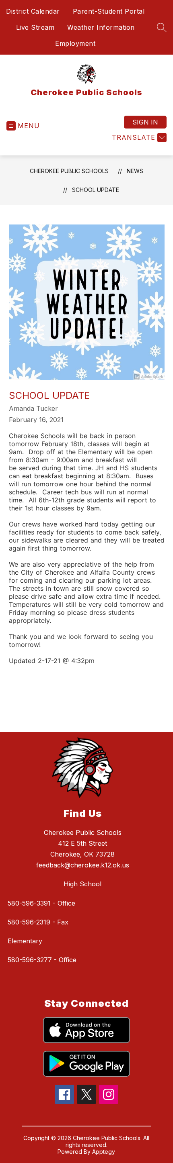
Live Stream (35, 27)
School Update (95, 189)
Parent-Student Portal (109, 11)
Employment (75, 43)
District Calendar (33, 11)
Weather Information (101, 27)
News (135, 170)
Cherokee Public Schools (69, 170)
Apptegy (103, 1151)
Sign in (145, 122)
